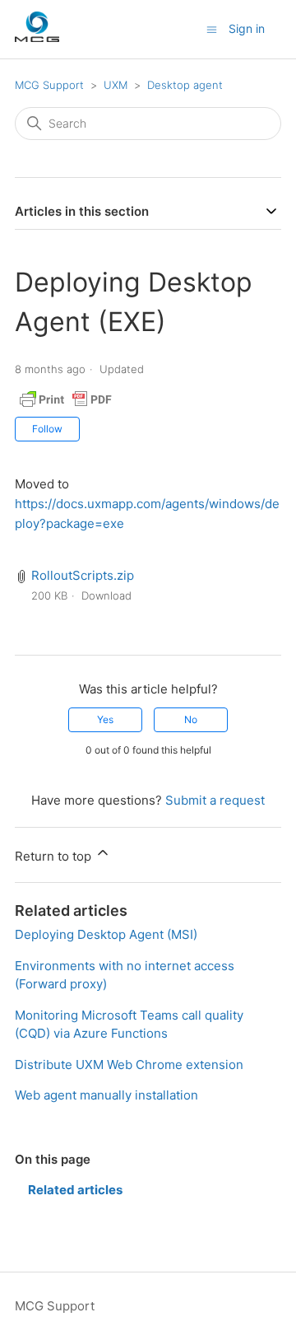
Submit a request (215, 800)
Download (106, 595)
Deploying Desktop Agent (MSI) (106, 934)
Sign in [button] (247, 28)
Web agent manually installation (106, 1095)
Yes (105, 719)
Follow (47, 429)
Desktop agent (185, 84)
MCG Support (49, 84)
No (190, 719)
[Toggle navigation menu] (211, 28)
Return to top (55, 856)
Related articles (75, 1190)
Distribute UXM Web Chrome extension (129, 1064)
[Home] (37, 37)
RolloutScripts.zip (82, 575)
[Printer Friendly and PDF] (66, 407)
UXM (115, 84)
